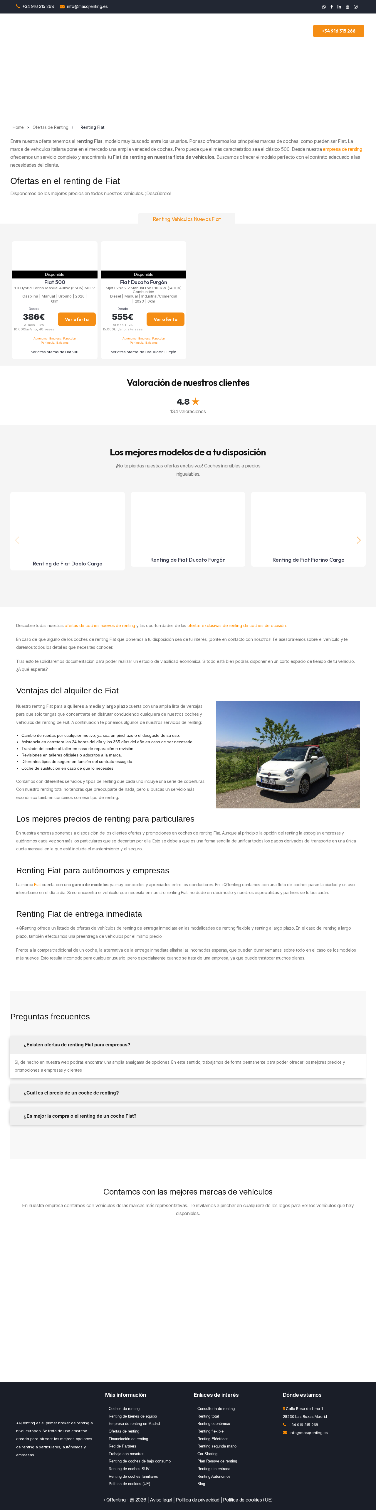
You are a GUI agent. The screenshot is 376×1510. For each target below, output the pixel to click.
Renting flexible (210, 1431)
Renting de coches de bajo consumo (140, 1461)
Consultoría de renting (216, 1408)
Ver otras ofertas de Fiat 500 (54, 352)
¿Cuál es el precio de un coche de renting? (70, 1092)
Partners (236, 31)
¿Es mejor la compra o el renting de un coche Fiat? (79, 1115)
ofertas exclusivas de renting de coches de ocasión (236, 625)
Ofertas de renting (124, 1431)
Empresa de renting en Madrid (134, 1423)
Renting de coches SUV (129, 1469)
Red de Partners (122, 1446)
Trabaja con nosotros (127, 1453)
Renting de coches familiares (133, 1476)
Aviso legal (161, 1500)
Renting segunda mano (216, 1446)
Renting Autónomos (214, 1476)
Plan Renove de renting (217, 1461)
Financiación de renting (128, 1438)
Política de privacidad (197, 1500)
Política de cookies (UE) (129, 1484)
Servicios (178, 31)
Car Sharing (207, 1453)
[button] (359, 539)
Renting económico (213, 1423)
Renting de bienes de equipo (133, 1416)
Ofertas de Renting (145, 31)
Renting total (208, 1416)
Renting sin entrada (213, 1469)
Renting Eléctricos (213, 1438)
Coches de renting (124, 1408)
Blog (201, 1484)
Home (18, 127)
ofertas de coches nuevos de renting (100, 625)
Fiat (37, 884)
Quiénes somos (268, 31)
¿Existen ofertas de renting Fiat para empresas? (76, 1044)
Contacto (301, 31)
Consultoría (207, 31)
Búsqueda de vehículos (95, 31)
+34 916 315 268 (38, 6)
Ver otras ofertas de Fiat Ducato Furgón (143, 352)
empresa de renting (342, 149)
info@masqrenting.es (87, 6)
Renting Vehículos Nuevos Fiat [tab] (187, 219)
